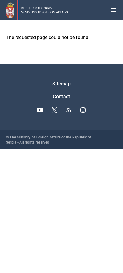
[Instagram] (83, 110)
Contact (61, 96)
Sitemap (61, 84)
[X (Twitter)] (54, 110)
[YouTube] (40, 110)
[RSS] (68, 110)
